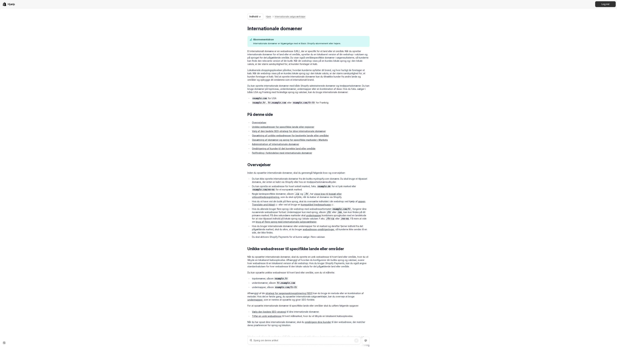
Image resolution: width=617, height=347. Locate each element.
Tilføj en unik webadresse (267, 316)
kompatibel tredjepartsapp (316, 204)
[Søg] (356, 340)
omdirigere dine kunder (318, 322)
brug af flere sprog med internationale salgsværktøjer (286, 221)
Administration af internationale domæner (275, 144)
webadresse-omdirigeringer (318, 229)
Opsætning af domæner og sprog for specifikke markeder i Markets (290, 139)
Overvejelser (259, 122)
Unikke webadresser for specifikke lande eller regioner (283, 126)
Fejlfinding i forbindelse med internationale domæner (282, 152)
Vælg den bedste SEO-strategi (269, 311)
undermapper (313, 215)
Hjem (268, 16)
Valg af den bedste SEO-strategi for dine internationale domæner (289, 131)
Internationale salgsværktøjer (290, 16)
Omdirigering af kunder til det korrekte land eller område (283, 148)
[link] (8, 4)
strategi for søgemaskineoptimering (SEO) (289, 293)
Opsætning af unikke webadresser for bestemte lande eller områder (290, 135)
